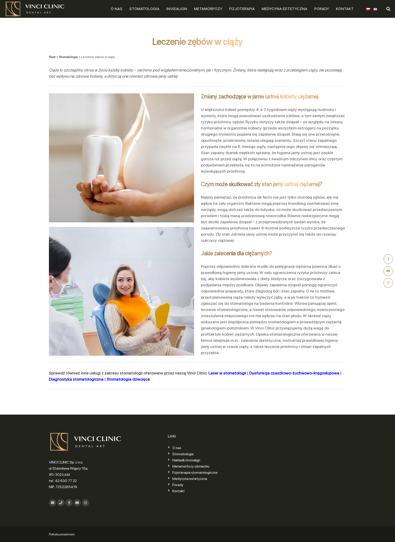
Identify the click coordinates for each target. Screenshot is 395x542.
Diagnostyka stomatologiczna (76, 379)
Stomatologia (144, 9)
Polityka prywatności (62, 534)
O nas (117, 9)
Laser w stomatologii (227, 373)
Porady (321, 9)
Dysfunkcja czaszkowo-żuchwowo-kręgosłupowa (294, 373)
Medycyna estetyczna (284, 9)
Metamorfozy (208, 9)
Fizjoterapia (242, 9)
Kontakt (345, 9)
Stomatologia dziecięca (128, 379)
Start (52, 57)
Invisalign (176, 9)
